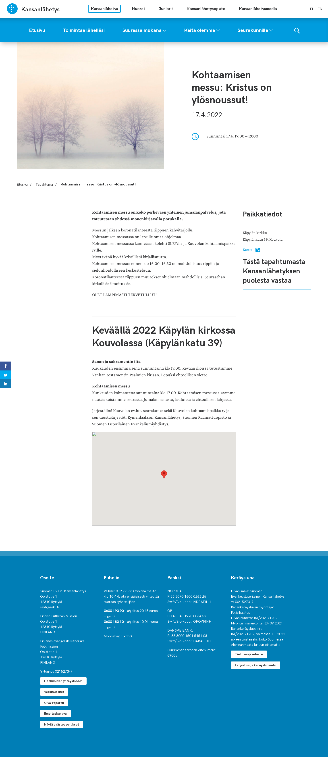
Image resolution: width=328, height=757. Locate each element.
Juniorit (166, 8)
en (320, 8)
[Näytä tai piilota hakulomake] (297, 30)
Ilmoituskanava (55, 713)
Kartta (248, 249)
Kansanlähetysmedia (258, 8)
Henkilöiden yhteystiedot (63, 681)
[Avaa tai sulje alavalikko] (164, 29)
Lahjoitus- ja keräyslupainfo (255, 665)
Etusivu (22, 184)
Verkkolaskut (54, 692)
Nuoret (138, 8)
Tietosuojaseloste (249, 654)
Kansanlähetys (104, 8)
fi (311, 8)
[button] (164, 474)
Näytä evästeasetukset (61, 724)
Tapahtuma (44, 184)
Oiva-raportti (54, 703)
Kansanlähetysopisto (206, 8)
